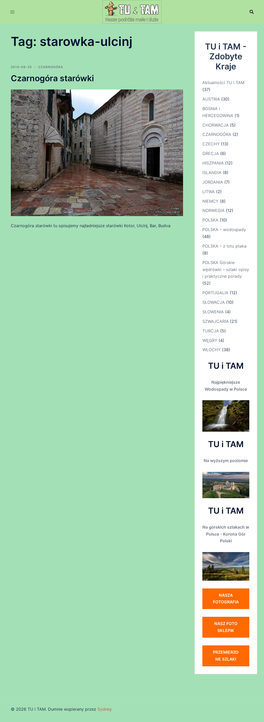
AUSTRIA (211, 99)
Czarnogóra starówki (52, 78)
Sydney (104, 709)
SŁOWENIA (213, 311)
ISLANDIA (211, 172)
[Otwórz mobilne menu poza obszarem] (12, 12)
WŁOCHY (211, 349)
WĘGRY (209, 340)
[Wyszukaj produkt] (252, 12)
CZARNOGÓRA (50, 67)
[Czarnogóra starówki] (97, 152)
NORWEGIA (213, 210)
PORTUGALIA (215, 292)
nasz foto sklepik (225, 627)
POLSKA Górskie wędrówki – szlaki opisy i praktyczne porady (225, 269)
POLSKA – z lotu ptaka (224, 246)
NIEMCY (210, 201)
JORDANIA (212, 182)
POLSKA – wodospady (224, 229)
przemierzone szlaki (225, 655)
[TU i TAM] (131, 11)
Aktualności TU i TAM (223, 82)
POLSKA (210, 220)
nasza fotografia (226, 598)
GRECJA (210, 153)
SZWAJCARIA (215, 321)
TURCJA (210, 330)
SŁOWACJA (213, 302)
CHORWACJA (215, 125)
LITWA (208, 191)
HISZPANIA (213, 163)
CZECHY (211, 143)
